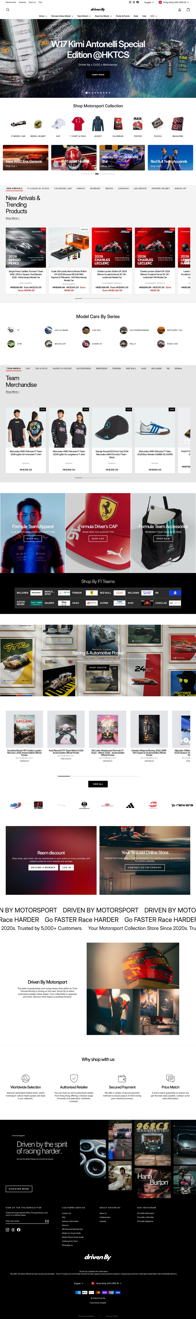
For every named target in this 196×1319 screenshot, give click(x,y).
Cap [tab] (28, 368)
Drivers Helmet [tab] (161, 188)
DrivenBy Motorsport (145, 1213)
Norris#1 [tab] (95, 188)
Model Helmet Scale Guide (73, 1237)
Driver (42, 16)
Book (136, 16)
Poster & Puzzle (123, 16)
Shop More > (13, 218)
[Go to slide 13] (111, 173)
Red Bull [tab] (131, 368)
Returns (65, 1225)
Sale (144, 16)
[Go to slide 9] (100, 173)
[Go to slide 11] (107, 173)
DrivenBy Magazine (145, 1221)
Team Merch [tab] (13, 368)
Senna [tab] (178, 368)
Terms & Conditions (86, 1316)
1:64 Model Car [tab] (63, 188)
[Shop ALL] (32, 533)
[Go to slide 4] (88, 173)
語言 (153, 16)
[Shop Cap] (98, 533)
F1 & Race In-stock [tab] (38, 188)
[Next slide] (189, 158)
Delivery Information (70, 1221)
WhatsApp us (67, 1245)
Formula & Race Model (61, 16)
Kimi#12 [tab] (81, 188)
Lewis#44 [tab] (123, 188)
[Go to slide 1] (82, 173)
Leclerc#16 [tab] (140, 188)
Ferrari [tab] (116, 368)
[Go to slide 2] (84, 173)
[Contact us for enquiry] (144, 860)
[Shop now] (163, 533)
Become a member (43, 867)
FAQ (40, 2)
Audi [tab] (143, 368)
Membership (11, 2)
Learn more (98, 74)
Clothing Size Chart (70, 1241)
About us (32, 2)
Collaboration (105, 1217)
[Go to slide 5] (91, 173)
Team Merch (83, 16)
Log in (67, 867)
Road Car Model (102, 16)
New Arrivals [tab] (14, 188)
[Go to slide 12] (109, 173)
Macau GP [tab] (180, 188)
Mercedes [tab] (101, 368)
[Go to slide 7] (95, 173)
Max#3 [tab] (109, 188)
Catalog (103, 1221)
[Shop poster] (98, 660)
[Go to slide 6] (93, 173)
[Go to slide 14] (114, 173)
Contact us (181, 1095)
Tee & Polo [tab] (41, 368)
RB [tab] (168, 368)
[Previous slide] (7, 158)
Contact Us (66, 1213)
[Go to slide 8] (98, 173)
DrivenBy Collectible (145, 1217)
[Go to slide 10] (103, 173)
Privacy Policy (112, 1316)
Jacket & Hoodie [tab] (62, 368)
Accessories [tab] (83, 368)
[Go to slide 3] (86, 173)
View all (98, 784)
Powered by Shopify (98, 1303)
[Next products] (187, 261)
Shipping (22, 2)
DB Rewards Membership (72, 1229)
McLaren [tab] (156, 368)
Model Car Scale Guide (71, 1233)
